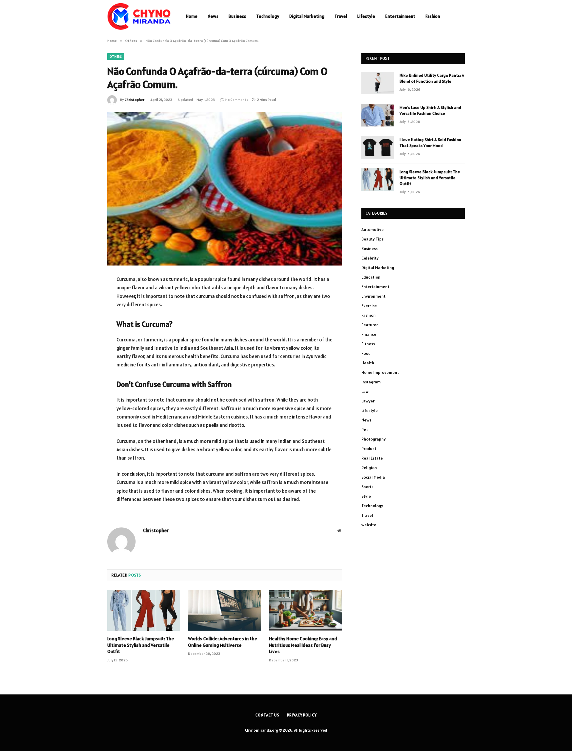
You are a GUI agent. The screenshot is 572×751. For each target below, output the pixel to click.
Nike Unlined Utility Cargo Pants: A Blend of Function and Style (432, 78)
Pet (364, 429)
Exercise (369, 305)
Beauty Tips (372, 239)
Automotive (372, 229)
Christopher (134, 99)
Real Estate (372, 458)
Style (366, 496)
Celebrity (370, 258)
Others (116, 56)
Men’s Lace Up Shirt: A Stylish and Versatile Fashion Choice (430, 110)
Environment (373, 296)
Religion (369, 467)
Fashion (432, 16)
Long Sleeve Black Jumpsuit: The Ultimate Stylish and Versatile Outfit (140, 645)
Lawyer (367, 401)
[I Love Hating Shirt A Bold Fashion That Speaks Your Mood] (377, 147)
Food (366, 353)
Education (370, 277)
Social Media (373, 477)
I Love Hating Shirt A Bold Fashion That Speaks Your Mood (430, 142)
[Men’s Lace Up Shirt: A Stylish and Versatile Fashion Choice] (377, 115)
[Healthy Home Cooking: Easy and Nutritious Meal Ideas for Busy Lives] (305, 610)
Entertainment (400, 16)
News (213, 16)
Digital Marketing (306, 16)
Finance (368, 334)
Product (368, 448)
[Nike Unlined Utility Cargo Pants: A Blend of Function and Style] (377, 83)
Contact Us (267, 715)
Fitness (368, 343)
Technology (267, 16)
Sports (367, 486)
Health (367, 363)
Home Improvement (380, 372)
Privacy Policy (302, 715)
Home (192, 16)
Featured (370, 324)
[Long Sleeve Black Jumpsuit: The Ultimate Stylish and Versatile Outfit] (143, 610)
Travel (341, 16)
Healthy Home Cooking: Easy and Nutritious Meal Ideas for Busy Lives (303, 645)
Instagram (371, 382)
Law (365, 391)
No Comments (236, 99)
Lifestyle (366, 16)
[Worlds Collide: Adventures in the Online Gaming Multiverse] (224, 610)
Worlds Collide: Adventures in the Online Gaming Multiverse (222, 642)
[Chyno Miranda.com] (138, 16)
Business (237, 16)
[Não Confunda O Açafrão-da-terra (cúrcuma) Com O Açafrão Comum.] (224, 189)
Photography (373, 439)
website (368, 524)
